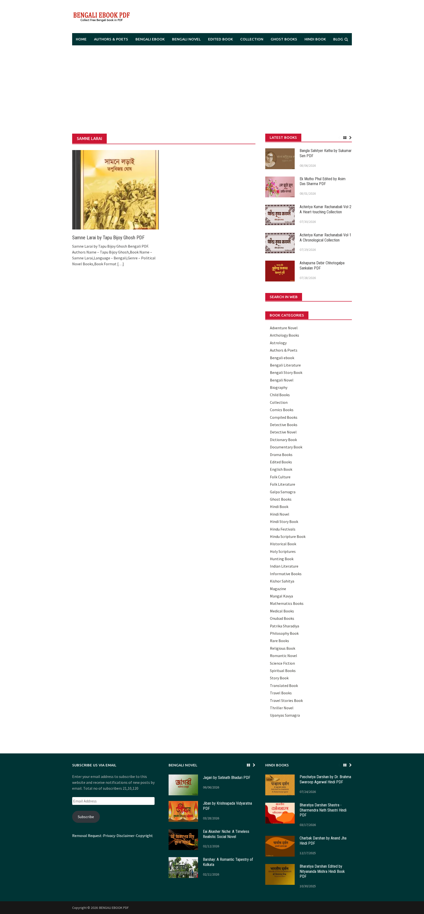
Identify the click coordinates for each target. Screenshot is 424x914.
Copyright (144, 835)
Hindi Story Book (284, 521)
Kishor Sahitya (282, 581)
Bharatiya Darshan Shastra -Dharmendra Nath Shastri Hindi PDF (323, 810)
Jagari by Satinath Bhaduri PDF (226, 777)
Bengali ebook (150, 39)
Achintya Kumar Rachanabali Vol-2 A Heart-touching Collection (325, 209)
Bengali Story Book (286, 372)
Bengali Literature (285, 365)
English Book (281, 469)
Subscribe (86, 816)
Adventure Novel (284, 327)
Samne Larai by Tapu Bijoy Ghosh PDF (108, 238)
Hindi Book (315, 39)
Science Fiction (282, 663)
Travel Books (281, 692)
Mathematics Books (287, 603)
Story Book (279, 677)
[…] (120, 263)
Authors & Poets (111, 39)
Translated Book (284, 685)
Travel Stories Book (286, 700)
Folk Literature (282, 484)
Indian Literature (284, 566)
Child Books (280, 394)
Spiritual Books (283, 670)
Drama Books (281, 454)
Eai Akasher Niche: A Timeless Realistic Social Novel (226, 834)
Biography (278, 387)
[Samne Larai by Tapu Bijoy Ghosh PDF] (115, 189)
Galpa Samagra (282, 491)
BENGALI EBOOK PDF (114, 907)
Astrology (278, 342)
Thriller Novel (281, 707)
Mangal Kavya (281, 596)
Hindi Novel (279, 514)
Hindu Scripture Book (287, 536)
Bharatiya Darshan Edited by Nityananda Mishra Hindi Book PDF (322, 871)
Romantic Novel (283, 655)
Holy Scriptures (283, 551)
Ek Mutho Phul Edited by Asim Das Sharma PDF (322, 181)
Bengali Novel (186, 39)
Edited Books (281, 461)
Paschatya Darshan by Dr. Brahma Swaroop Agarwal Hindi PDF (325, 779)
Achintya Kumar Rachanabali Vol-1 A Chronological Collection (325, 237)
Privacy (109, 835)
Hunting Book (281, 558)
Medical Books (282, 611)
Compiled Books (283, 417)
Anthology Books (284, 335)
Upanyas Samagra (285, 715)
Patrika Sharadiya (284, 625)
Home (81, 39)
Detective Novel (283, 432)
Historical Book (283, 543)
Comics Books (281, 409)
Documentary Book (286, 446)
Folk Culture (280, 476)
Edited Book (220, 39)
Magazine (278, 588)
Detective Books (283, 424)
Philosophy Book (284, 633)
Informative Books (286, 573)
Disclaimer (125, 835)
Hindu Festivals (282, 529)
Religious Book (282, 648)
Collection (251, 39)
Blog (338, 39)
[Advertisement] (212, 89)
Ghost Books (284, 39)
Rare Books (279, 640)
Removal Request (87, 835)
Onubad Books (282, 618)
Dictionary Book (283, 439)
